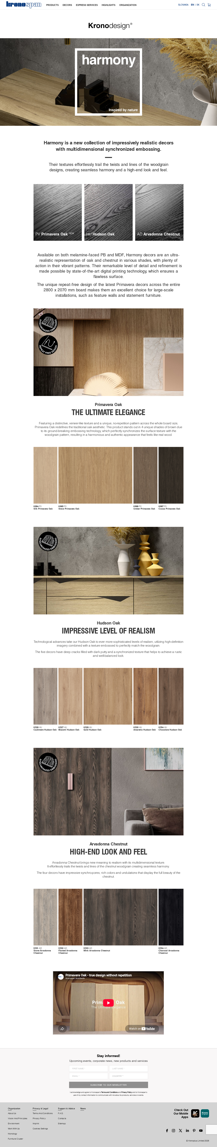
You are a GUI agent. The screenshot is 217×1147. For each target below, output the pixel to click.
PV (43, 507)
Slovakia (183, 5)
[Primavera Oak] (58, 212)
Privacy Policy (39, 1118)
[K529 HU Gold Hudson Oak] (108, 696)
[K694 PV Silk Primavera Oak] (45, 475)
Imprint (36, 1123)
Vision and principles (17, 1118)
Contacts (62, 1118)
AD (42, 951)
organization (127, 5)
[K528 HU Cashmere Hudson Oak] (45, 696)
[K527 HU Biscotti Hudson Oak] (70, 696)
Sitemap (62, 1123)
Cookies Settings (40, 1128)
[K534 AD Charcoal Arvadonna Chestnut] (171, 917)
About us (12, 1113)
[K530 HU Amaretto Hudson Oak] (145, 696)
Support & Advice (66, 1108)
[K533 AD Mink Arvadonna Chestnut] (120, 917)
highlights (108, 5)
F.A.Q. (60, 1113)
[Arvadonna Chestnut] (159, 212)
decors (67, 5)
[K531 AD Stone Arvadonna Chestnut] (45, 917)
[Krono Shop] (209, 4)
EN (192, 5)
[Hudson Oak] (108, 212)
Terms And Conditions (43, 1113)
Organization (14, 1108)
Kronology (12, 1134)
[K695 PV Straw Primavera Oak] (95, 475)
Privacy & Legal (40, 1108)
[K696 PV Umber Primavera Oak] (145, 475)
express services (87, 5)
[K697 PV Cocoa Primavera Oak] (171, 475)
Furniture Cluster (15, 1139)
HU (45, 728)
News (83, 1108)
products (52, 5)
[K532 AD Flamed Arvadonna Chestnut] (70, 917)
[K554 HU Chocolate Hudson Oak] (171, 696)
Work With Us (14, 1128)
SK (198, 5)
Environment (13, 1123)
